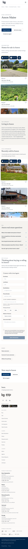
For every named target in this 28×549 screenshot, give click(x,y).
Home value (4, 421)
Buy (5, 310)
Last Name (5, 282)
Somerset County (12, 6)
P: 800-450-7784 (5, 500)
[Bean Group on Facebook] (3, 400)
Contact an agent (7, 34)
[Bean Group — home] (4, 2)
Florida (3, 444)
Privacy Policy (4, 545)
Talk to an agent (6, 378)
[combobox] (14, 301)
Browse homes (6, 374)
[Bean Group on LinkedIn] (9, 400)
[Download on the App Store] (5, 406)
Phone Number (6, 293)
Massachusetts (5, 439)
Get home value (17, 30)
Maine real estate (6, 351)
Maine (7, 6)
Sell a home (15, 374)
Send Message (14, 337)
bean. (4, 387)
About (3, 451)
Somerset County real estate (9, 354)
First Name (5, 276)
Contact (3, 459)
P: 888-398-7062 (5, 480)
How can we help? (7, 319)
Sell (10, 310)
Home (3, 6)
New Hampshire (5, 433)
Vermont (3, 442)
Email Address (6, 288)
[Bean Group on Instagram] (6, 400)
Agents (3, 454)
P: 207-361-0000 (5, 490)
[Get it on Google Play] (13, 406)
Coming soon (4, 424)
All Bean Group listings (7, 358)
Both (16, 310)
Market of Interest (7, 313)
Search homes (6, 30)
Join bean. (4, 462)
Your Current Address (9, 299)
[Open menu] (25, 2)
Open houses (4, 427)
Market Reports (5, 457)
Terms (9, 545)
